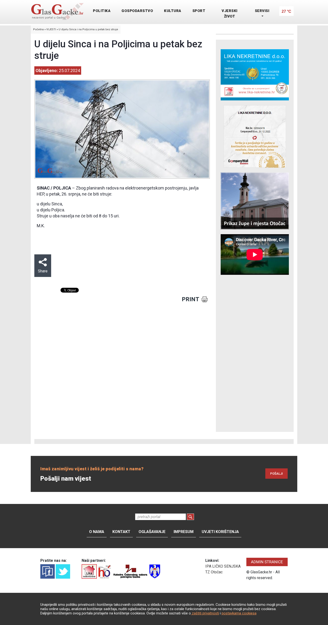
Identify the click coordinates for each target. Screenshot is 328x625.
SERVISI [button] (262, 11)
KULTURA (172, 11)
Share (43, 271)
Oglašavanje (152, 531)
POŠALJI (276, 473)
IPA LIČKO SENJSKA (223, 566)
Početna (38, 29)
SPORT (199, 11)
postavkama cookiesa (239, 613)
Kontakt (121, 531)
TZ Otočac (214, 572)
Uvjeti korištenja (220, 531)
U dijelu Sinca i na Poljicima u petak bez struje (88, 29)
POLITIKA (101, 11)
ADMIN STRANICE (267, 561)
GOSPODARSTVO (137, 11)
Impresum (184, 531)
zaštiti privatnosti (205, 613)
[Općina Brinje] (154, 571)
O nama (96, 531)
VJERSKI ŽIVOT (229, 13)
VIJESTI (51, 29)
